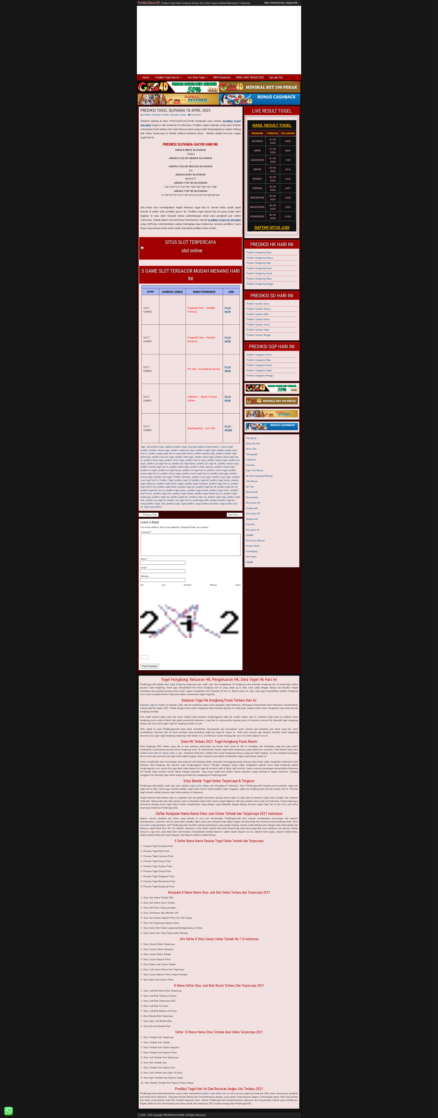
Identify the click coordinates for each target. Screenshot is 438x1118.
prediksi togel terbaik (183, 493)
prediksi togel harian (167, 487)
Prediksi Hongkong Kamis (259, 268)
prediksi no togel (148, 470)
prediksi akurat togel (160, 450)
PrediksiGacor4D (149, 3)
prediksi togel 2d (183, 480)
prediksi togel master (198, 490)
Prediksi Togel (166, 480)
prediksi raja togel (219, 473)
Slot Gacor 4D (253, 502)
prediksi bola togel (184, 457)
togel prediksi (187, 503)
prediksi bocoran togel (163, 457)
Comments (195, 114)
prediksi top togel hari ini (179, 500)
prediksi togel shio (162, 493)
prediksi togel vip (198, 497)
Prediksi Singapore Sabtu (259, 370)
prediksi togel (208, 1093)
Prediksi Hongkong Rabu (259, 263)
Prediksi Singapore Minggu (260, 375)
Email (144, 567)
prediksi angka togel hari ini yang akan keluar (170, 453)
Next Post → (234, 514)
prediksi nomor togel (171, 473)
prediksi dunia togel (153, 460)
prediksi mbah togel (179, 467)
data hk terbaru (161, 753)
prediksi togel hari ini (219, 483)
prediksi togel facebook (196, 483)
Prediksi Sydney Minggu (259, 335)
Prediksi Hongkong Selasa (260, 258)
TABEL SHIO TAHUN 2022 (250, 77)
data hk (168, 732)
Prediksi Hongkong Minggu (260, 284)
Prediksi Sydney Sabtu (258, 329)
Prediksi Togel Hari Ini (167, 77)
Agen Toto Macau (254, 470)
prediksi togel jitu (186, 487)
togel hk (154, 705)
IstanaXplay (252, 551)
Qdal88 (249, 535)
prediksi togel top (160, 497)
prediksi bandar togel (204, 453)
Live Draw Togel (196, 77)
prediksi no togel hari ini (194, 470)
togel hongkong (178, 684)
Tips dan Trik (276, 77)
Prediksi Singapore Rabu (259, 360)
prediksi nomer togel (217, 470)
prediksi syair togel (221, 477)
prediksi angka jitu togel (182, 450)
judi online (145, 825)
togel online (196, 785)
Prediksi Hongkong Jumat (259, 273)
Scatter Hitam (253, 546)
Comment (146, 532)
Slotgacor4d (252, 508)
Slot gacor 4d (252, 530)
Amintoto (250, 465)
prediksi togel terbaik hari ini (208, 493)
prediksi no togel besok (169, 470)
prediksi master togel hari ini (154, 467)
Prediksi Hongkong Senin (259, 252)
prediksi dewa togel (204, 457)
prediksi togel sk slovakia (224, 219)
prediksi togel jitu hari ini (152, 490)
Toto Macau (251, 481)
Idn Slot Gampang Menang (259, 476)
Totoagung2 (251, 454)
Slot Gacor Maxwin (255, 540)
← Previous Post (148, 514)
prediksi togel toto (179, 497)
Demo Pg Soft (253, 443)
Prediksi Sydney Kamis (258, 319)
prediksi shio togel (163, 477)
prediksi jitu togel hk (207, 463)
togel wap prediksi (153, 507)
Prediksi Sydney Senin (258, 303)
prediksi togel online (219, 490)
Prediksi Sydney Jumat (258, 324)
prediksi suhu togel (201, 477)
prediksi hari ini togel (195, 460)
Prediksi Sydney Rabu (258, 314)
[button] (8, 1111)
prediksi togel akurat (220, 480)
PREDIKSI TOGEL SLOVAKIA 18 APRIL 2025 (175, 110)
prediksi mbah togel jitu (201, 467)
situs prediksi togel (170, 503)
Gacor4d (250, 524)
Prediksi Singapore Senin (259, 354)
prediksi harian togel (217, 460)
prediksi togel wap (217, 497)
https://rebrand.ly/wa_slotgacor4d (280, 2)
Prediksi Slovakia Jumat (174, 114)
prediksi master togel (228, 463)
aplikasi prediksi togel (176, 447)
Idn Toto (250, 486)
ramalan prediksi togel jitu (222, 500)
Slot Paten (251, 556)
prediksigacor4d (200, 500)
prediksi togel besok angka (170, 483)
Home (146, 77)
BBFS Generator (222, 77)
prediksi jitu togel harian (183, 463)
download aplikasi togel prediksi (203, 447)
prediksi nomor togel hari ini (195, 473)
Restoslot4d (252, 492)
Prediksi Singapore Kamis (259, 365)
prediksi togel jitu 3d (206, 487)
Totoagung (251, 438)
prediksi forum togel (174, 460)
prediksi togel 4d (200, 480)
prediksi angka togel (206, 450)
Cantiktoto (251, 459)
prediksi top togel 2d (156, 500)
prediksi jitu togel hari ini (159, 463)
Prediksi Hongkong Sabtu (259, 278)
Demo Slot (251, 449)
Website (144, 576)
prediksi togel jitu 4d (227, 487)
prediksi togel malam (176, 490)
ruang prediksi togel (150, 503)
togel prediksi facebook (207, 503)
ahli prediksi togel (155, 447)
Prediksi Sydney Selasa (258, 309)
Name (144, 559)
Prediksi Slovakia (151, 114)
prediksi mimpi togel (225, 467)
